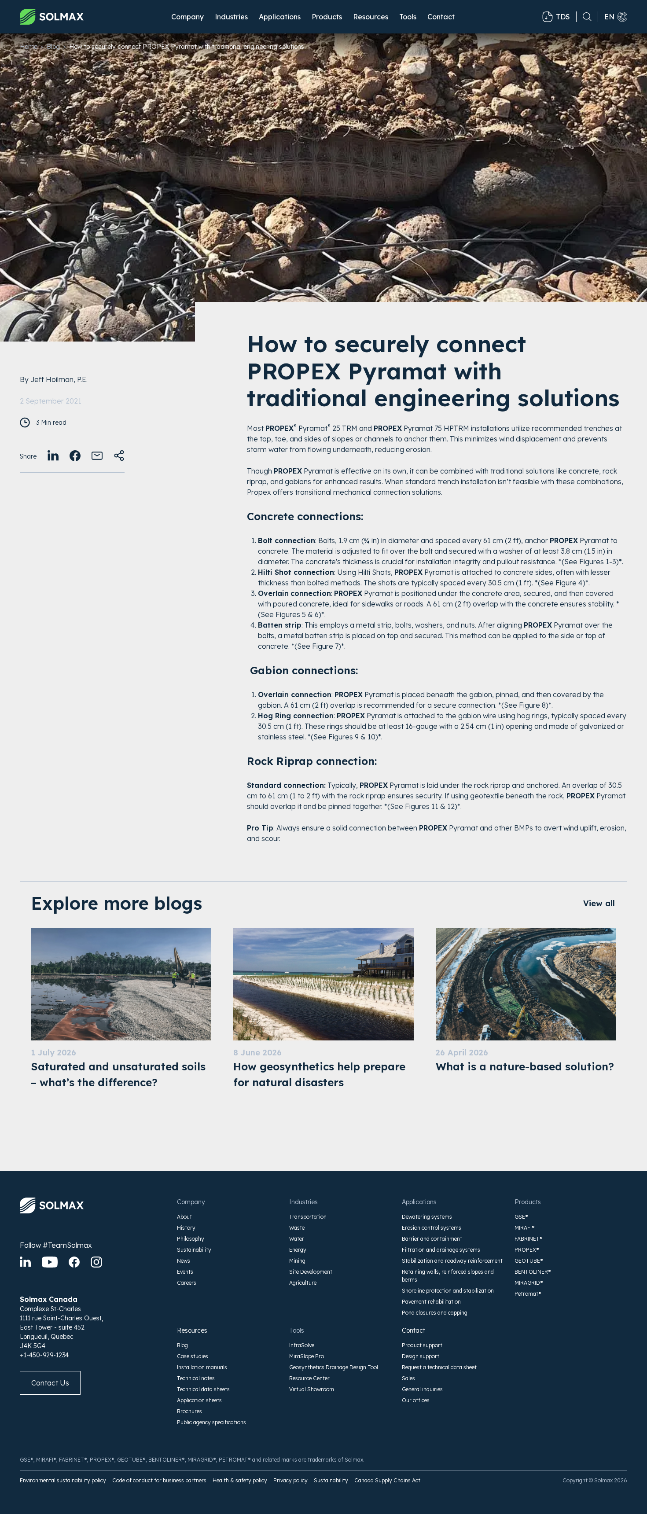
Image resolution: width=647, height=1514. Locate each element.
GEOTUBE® (529, 1260)
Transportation (308, 1216)
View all (599, 903)
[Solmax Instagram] (96, 1262)
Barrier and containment (432, 1238)
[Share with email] (97, 455)
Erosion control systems (431, 1227)
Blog (53, 47)
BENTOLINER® (533, 1271)
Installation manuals (202, 1367)
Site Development (310, 1271)
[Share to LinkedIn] (53, 455)
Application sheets (199, 1400)
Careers (186, 1282)
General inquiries (422, 1389)
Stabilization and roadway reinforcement (452, 1260)
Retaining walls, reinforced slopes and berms (448, 1275)
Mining (297, 1260)
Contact (441, 16)
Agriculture (302, 1282)
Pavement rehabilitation (431, 1301)
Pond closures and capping (434, 1312)
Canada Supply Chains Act (387, 1480)
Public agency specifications (211, 1422)
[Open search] (584, 16)
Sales (408, 1378)
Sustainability (194, 1249)
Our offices (416, 1400)
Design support (420, 1356)
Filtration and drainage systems (441, 1249)
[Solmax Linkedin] (25, 1262)
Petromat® (528, 1293)
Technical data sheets (203, 1389)
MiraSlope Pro (306, 1356)
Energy (297, 1249)
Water (296, 1238)
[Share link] (119, 455)
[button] (187, 16)
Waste (297, 1227)
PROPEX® (527, 1249)
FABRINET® (529, 1238)
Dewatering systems (427, 1216)
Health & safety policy (240, 1480)
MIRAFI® (525, 1227)
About (184, 1216)
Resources (192, 1330)
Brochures (189, 1411)
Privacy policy (290, 1480)
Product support (422, 1345)
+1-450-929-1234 (44, 1355)
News (183, 1260)
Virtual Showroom (311, 1389)
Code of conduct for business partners (159, 1480)
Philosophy (190, 1238)
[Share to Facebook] (75, 455)
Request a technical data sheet (439, 1367)
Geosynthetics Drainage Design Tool (333, 1367)
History (186, 1227)
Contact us (50, 1382)
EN (609, 16)
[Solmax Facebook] (74, 1262)
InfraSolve (301, 1345)
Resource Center (309, 1378)
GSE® (521, 1216)
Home (28, 47)
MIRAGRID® (529, 1282)
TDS (563, 16)
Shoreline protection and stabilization (448, 1290)
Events (185, 1271)
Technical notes (196, 1378)
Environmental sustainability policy (63, 1480)
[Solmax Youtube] (50, 1262)
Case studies (192, 1356)
